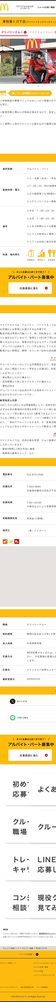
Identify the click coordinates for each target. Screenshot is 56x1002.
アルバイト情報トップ (8, 963)
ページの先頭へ (26, 954)
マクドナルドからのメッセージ (24, 7)
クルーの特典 (38, 971)
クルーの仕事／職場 (46, 7)
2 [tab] (42, 86)
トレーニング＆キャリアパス (44, 975)
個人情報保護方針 (27, 987)
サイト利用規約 (42, 987)
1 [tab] (38, 86)
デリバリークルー (12, 32)
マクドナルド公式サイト (9, 987)
